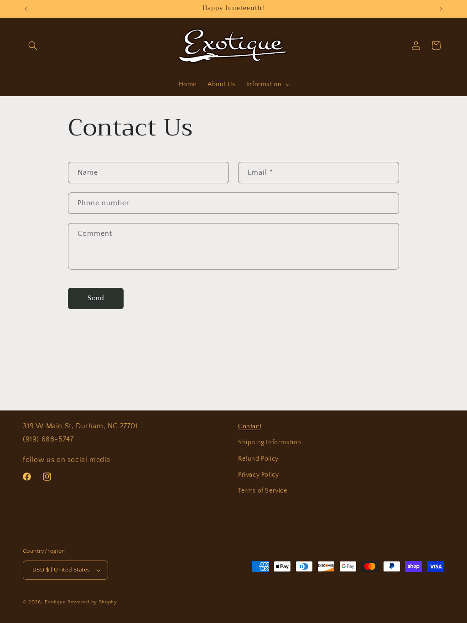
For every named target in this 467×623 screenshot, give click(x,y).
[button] (33, 46)
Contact (249, 426)
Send (96, 298)
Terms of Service (262, 490)
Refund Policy (258, 458)
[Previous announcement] (26, 8)
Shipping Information (269, 442)
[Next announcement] (441, 8)
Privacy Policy (258, 474)
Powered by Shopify (92, 602)
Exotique (55, 602)
